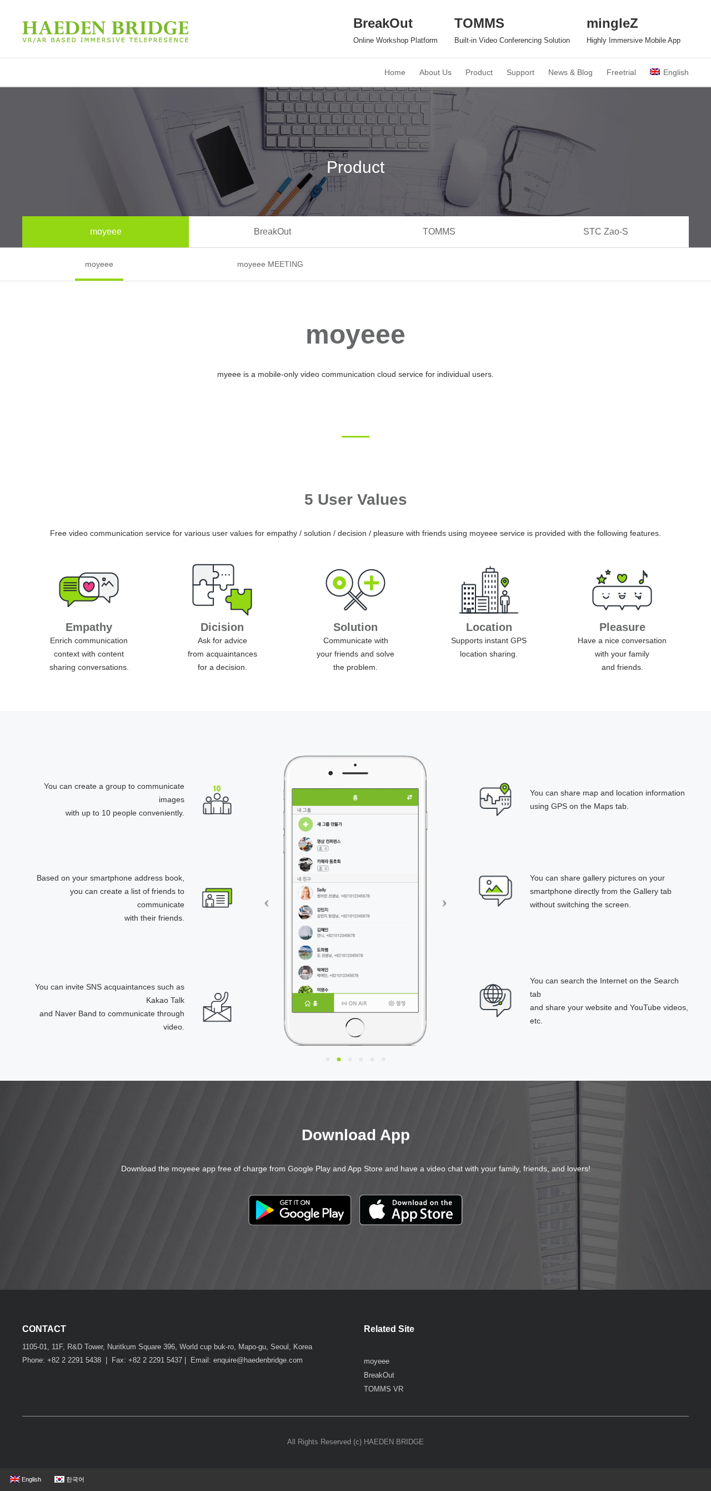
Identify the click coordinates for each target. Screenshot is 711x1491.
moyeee (106, 231)
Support (520, 72)
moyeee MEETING (270, 264)
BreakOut (272, 231)
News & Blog (570, 72)
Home (394, 72)
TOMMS (439, 231)
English (676, 72)
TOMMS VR (383, 1389)
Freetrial (621, 72)
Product (479, 72)
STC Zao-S (605, 231)
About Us (435, 72)
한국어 (74, 1479)
